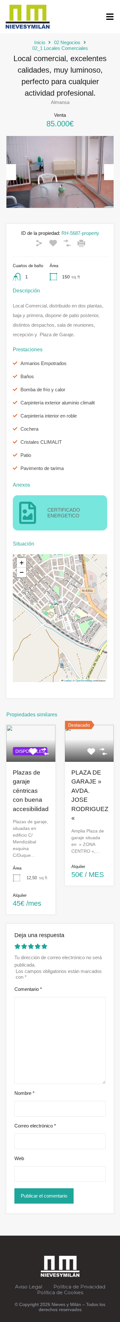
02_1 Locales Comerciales (60, 48)
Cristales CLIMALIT (41, 442)
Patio (25, 455)
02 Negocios (67, 42)
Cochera (29, 429)
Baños (27, 376)
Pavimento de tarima (42, 468)
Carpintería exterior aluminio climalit (57, 402)
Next (109, 172)
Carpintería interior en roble (48, 415)
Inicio (39, 42)
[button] (109, 16)
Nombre (24, 1093)
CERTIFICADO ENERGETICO (63, 512)
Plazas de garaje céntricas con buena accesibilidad (31, 790)
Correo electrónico (35, 1125)
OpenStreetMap (84, 680)
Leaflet (67, 680)
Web (19, 1158)
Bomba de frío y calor (42, 389)
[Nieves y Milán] (27, 14)
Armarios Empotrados (43, 363)
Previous (11, 172)
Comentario (28, 989)
